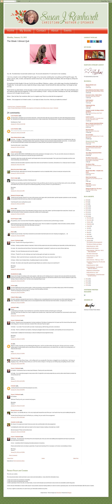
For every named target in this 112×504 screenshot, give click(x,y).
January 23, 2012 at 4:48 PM (17, 302)
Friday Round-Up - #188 (92, 265)
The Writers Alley (90, 164)
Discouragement (30, 108)
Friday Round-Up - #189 (92, 255)
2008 (87, 285)
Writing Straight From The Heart (94, 188)
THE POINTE (89, 154)
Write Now (88, 183)
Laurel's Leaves (90, 117)
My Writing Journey (45, 108)
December (89, 218)
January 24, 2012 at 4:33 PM (17, 452)
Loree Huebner (14, 115)
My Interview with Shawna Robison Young (95, 91)
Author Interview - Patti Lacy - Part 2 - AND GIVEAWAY (95, 251)
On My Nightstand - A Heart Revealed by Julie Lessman (95, 275)
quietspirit (13, 307)
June (88, 230)
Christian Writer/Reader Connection (18, 108)
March (88, 236)
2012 (87, 216)
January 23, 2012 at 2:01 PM (17, 173)
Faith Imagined (89, 100)
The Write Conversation (92, 158)
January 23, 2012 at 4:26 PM (17, 292)
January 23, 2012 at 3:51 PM (17, 281)
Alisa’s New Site (89, 101)
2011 (87, 279)
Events (67, 30)
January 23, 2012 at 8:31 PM (17, 381)
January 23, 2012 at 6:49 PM (17, 315)
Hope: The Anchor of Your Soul (92, 131)
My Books (25, 30)
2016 (87, 208)
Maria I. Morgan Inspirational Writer (94, 123)
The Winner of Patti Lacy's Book (94, 244)
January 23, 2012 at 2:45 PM (17, 204)
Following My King (90, 105)
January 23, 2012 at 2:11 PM (17, 191)
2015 (87, 210)
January (89, 240)
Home (10, 30)
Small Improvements (90, 173)
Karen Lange (14, 178)
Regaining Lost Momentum (93, 270)
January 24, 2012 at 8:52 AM (17, 417)
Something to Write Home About (94, 146)
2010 (87, 281)
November (89, 220)
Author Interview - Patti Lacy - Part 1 (95, 259)
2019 (87, 202)
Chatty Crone (14, 358)
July (88, 228)
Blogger (69, 492)
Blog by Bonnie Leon (91, 84)
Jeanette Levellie (15, 422)
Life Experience (37, 108)
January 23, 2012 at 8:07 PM (17, 363)
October (89, 222)
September (89, 224)
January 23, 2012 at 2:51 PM (17, 214)
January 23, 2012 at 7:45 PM (17, 353)
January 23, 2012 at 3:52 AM (17, 147)
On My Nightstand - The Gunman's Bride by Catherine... (95, 268)
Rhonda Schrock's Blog (92, 141)
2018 (87, 204)
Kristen (13, 285)
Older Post (75, 458)
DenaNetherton (15, 274)
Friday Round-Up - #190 (92, 246)
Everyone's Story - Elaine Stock (94, 95)
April (88, 234)
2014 (87, 212)
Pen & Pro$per (89, 134)
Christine (13, 386)
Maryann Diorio (89, 129)
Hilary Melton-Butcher (16, 137)
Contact (41, 30)
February (89, 238)
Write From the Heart (91, 177)
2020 (87, 200)
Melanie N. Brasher (15, 195)
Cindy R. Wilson (15, 297)
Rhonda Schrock (15, 410)
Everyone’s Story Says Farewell (92, 96)
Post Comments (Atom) (18, 461)
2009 (87, 283)
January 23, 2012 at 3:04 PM (17, 227)
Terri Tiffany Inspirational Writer (94, 152)
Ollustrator (58, 492)
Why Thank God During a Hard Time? (94, 113)
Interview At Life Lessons (92, 248)
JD (11, 343)
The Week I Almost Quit (92, 253)
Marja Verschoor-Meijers (17, 169)
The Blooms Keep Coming (91, 190)
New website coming (90, 142)
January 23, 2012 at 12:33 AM (18, 124)
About (54, 30)
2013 (87, 214)
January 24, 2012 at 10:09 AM (18, 432)
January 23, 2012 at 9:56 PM (17, 389)
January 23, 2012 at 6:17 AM (17, 164)
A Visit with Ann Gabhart (91, 185)
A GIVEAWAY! (90, 257)
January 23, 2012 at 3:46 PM (17, 235)
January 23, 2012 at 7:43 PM (17, 339)
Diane (12, 231)
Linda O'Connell (15, 152)
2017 (87, 206)
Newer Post (10, 458)
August (88, 226)
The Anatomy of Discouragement (94, 242)
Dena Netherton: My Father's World (94, 90)
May (88, 232)
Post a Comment (13, 455)
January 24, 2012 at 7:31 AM (17, 405)
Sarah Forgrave (15, 218)
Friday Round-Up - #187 (92, 272)
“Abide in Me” (88, 106)
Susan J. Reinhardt (54, 108)
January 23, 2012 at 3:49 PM (17, 269)
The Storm (88, 86)
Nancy (12, 208)
